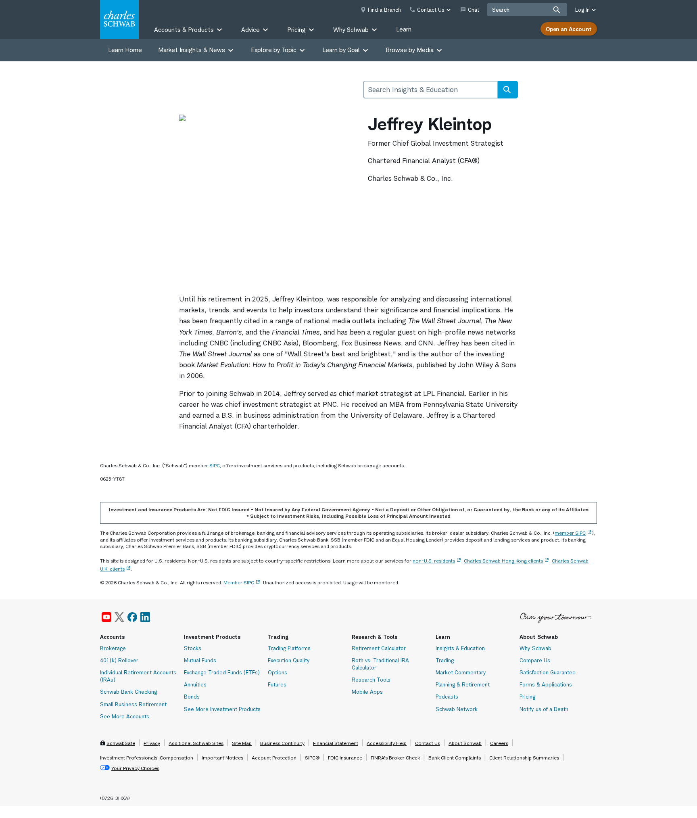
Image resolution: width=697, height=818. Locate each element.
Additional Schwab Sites (196, 743)
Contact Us (427, 743)
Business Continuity (282, 743)
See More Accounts (124, 716)
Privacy (152, 743)
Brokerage (113, 648)
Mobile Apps (367, 691)
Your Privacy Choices (135, 768)
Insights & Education (460, 648)
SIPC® (312, 758)
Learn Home (125, 50)
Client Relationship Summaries (524, 758)
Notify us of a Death (544, 709)
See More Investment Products (222, 709)
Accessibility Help (387, 743)
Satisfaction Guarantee (548, 672)
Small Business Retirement (133, 704)
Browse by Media (410, 50)
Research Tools (371, 679)
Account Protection (274, 758)
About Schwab (465, 743)
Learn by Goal (341, 50)
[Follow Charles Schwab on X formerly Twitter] (119, 617)
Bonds (192, 696)
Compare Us (535, 660)
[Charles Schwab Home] (119, 19)
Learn (403, 29)
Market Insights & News (191, 50)
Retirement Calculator (379, 648)
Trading (445, 660)
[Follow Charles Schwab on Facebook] (132, 617)
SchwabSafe (120, 743)
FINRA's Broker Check (395, 758)
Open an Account (569, 28)
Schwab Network (457, 709)
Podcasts (447, 696)
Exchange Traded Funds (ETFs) (222, 672)
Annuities (195, 684)
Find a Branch (384, 9)
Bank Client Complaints (454, 758)
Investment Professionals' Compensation (146, 758)
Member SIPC (238, 583)
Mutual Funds (200, 660)
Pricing (527, 696)
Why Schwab (535, 648)
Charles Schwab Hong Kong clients (503, 561)
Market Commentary (461, 672)
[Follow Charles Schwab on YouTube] (106, 617)
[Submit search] (556, 9)
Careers (499, 743)
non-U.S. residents (434, 561)
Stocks (192, 648)
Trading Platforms (289, 648)
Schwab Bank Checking (128, 691)
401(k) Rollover (119, 660)
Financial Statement (335, 743)
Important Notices (222, 758)
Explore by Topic (273, 50)
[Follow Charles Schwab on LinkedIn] (145, 617)
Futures (277, 684)
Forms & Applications (546, 684)
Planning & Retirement (463, 684)
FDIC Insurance (345, 758)
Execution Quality (289, 660)
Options (277, 672)
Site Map (242, 743)
